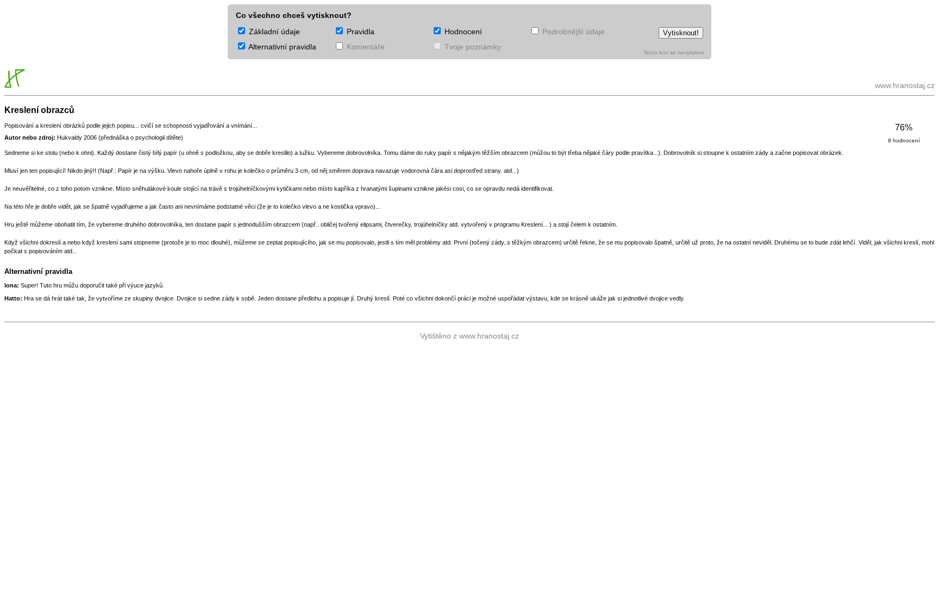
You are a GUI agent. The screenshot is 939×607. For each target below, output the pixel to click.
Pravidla (359, 31)
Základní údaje (273, 31)
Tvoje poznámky (471, 46)
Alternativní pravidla (281, 46)
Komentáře (365, 46)
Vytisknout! (681, 33)
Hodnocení (462, 31)
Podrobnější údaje (572, 31)
